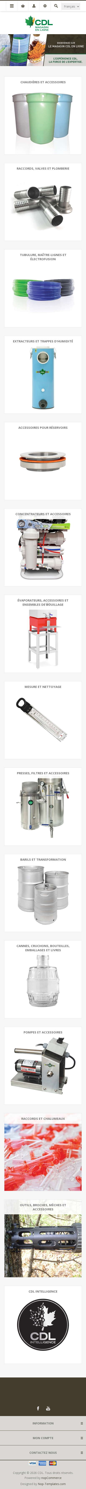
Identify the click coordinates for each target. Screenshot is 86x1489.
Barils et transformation (43, 859)
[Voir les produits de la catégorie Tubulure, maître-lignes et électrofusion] (43, 288)
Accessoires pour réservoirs (43, 427)
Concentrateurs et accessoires (43, 514)
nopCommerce (51, 1478)
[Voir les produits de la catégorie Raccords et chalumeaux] (43, 1152)
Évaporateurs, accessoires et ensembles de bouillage (43, 602)
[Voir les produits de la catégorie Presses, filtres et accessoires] (43, 806)
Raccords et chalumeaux (43, 1118)
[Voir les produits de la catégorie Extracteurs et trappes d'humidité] (43, 374)
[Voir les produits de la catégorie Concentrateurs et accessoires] (43, 547)
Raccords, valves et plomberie (43, 168)
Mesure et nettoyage (43, 687)
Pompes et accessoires (43, 1032)
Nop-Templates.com (52, 1484)
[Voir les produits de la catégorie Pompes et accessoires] (43, 1065)
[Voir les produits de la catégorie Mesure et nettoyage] (43, 720)
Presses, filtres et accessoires (43, 773)
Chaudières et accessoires (43, 82)
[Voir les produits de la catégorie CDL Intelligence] (43, 1325)
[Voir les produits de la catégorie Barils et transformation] (43, 893)
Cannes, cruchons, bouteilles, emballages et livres (43, 948)
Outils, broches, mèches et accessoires (43, 1207)
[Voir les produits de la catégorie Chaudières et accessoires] (43, 115)
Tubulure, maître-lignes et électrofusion (43, 257)
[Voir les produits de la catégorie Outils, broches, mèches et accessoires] (43, 1238)
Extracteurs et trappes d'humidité (43, 341)
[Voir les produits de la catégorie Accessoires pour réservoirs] (43, 461)
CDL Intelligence (43, 1291)
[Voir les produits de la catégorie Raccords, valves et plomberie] (43, 202)
